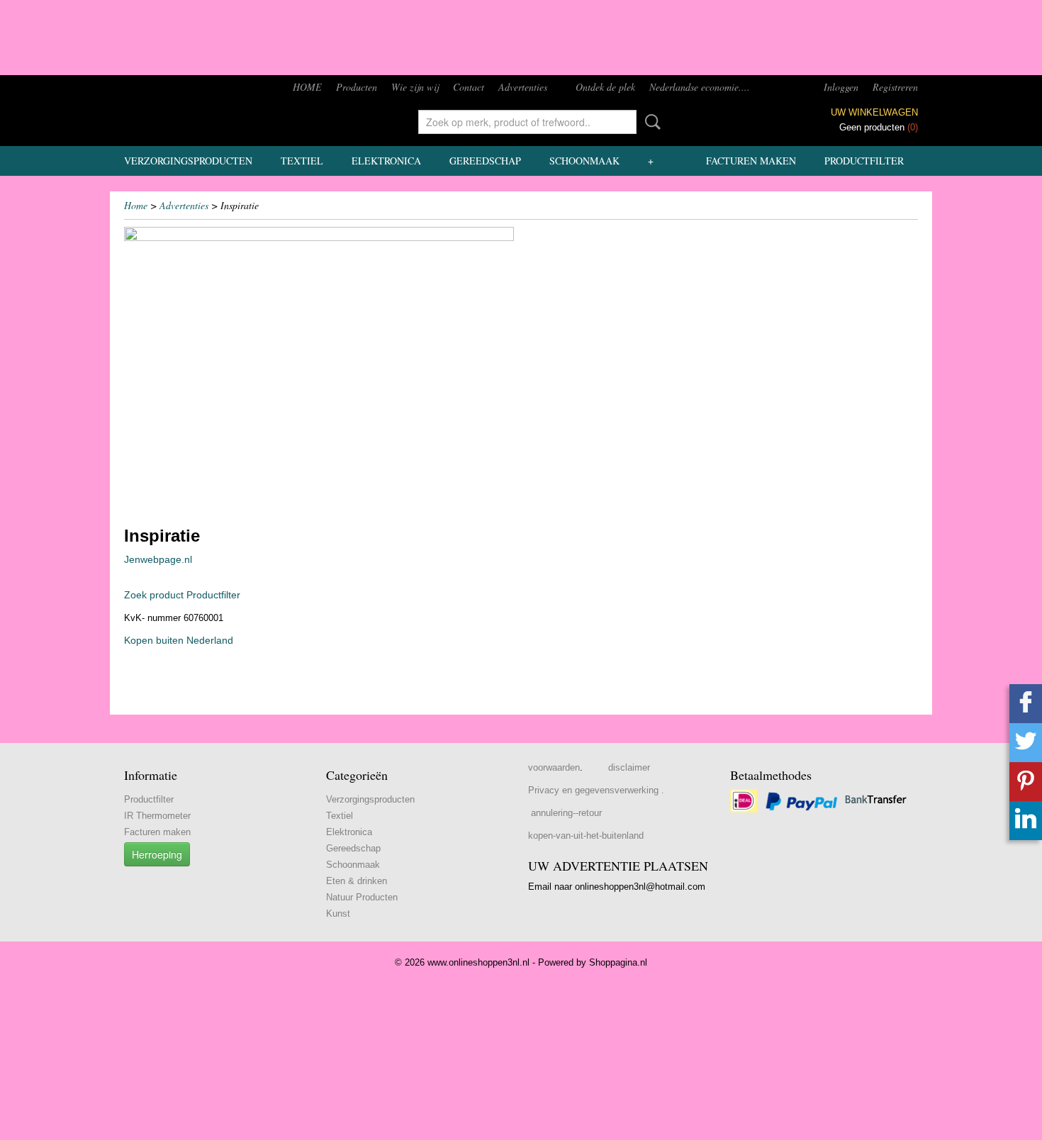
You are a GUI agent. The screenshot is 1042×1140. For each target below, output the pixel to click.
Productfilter (864, 160)
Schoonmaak (584, 160)
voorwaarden (554, 767)
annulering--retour (566, 813)
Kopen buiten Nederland (178, 640)
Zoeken (650, 122)
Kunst (338, 913)
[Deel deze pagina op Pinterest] (1025, 781)
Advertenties (522, 87)
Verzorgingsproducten (188, 160)
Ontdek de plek (605, 87)
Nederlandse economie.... (699, 87)
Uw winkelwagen (874, 112)
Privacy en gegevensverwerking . (596, 790)
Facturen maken (751, 160)
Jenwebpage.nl (158, 559)
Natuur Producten (362, 897)
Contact (468, 87)
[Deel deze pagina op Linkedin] (1025, 820)
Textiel (302, 160)
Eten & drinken (356, 881)
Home (135, 205)
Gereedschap (485, 160)
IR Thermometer (157, 815)
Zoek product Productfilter (182, 594)
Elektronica (386, 160)
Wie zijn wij (415, 87)
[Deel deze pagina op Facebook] (1025, 703)
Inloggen (841, 87)
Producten (356, 87)
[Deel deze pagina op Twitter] (1025, 742)
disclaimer (629, 767)
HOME (307, 87)
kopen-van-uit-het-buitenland (586, 835)
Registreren (895, 87)
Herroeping (157, 854)
